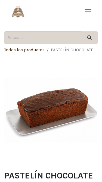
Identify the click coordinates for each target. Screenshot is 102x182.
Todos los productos (24, 49)
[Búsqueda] (89, 37)
